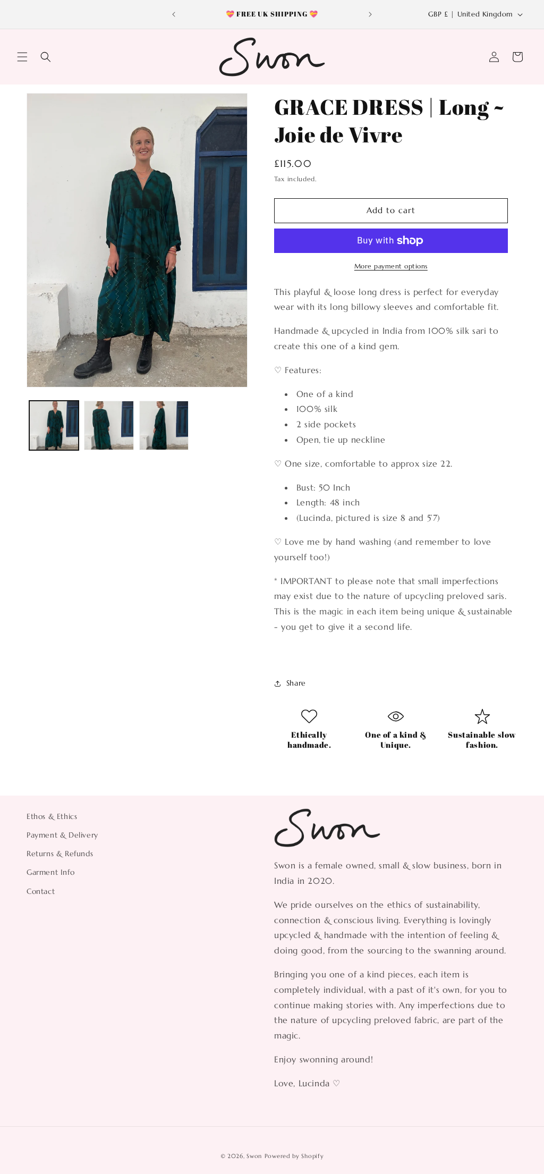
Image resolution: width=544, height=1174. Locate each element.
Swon (254, 1156)
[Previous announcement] (173, 14)
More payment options (391, 266)
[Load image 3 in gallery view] (164, 425)
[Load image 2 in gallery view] (108, 425)
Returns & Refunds (60, 853)
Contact (41, 891)
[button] (22, 57)
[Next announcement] (370, 14)
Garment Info (50, 872)
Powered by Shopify (294, 1156)
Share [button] (296, 683)
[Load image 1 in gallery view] (54, 425)
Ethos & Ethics (52, 816)
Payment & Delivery (62, 835)
